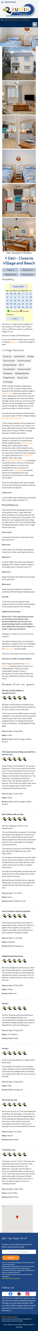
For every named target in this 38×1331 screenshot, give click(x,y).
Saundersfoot (7, 393)
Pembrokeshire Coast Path (15, 460)
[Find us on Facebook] (10, 1294)
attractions (17, 470)
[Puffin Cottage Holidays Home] (19, 10)
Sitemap (10, 1324)
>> (31, 286)
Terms (5, 1324)
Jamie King (19, 1327)
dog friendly (9, 649)
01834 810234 (10, 2)
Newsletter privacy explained (11, 1278)
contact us (15, 342)
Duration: (10, 314)
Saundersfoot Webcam (11, 20)
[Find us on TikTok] (19, 1294)
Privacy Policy (17, 1324)
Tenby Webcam (25, 20)
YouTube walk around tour (12, 418)
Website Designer (28, 1324)
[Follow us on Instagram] (27, 1294)
